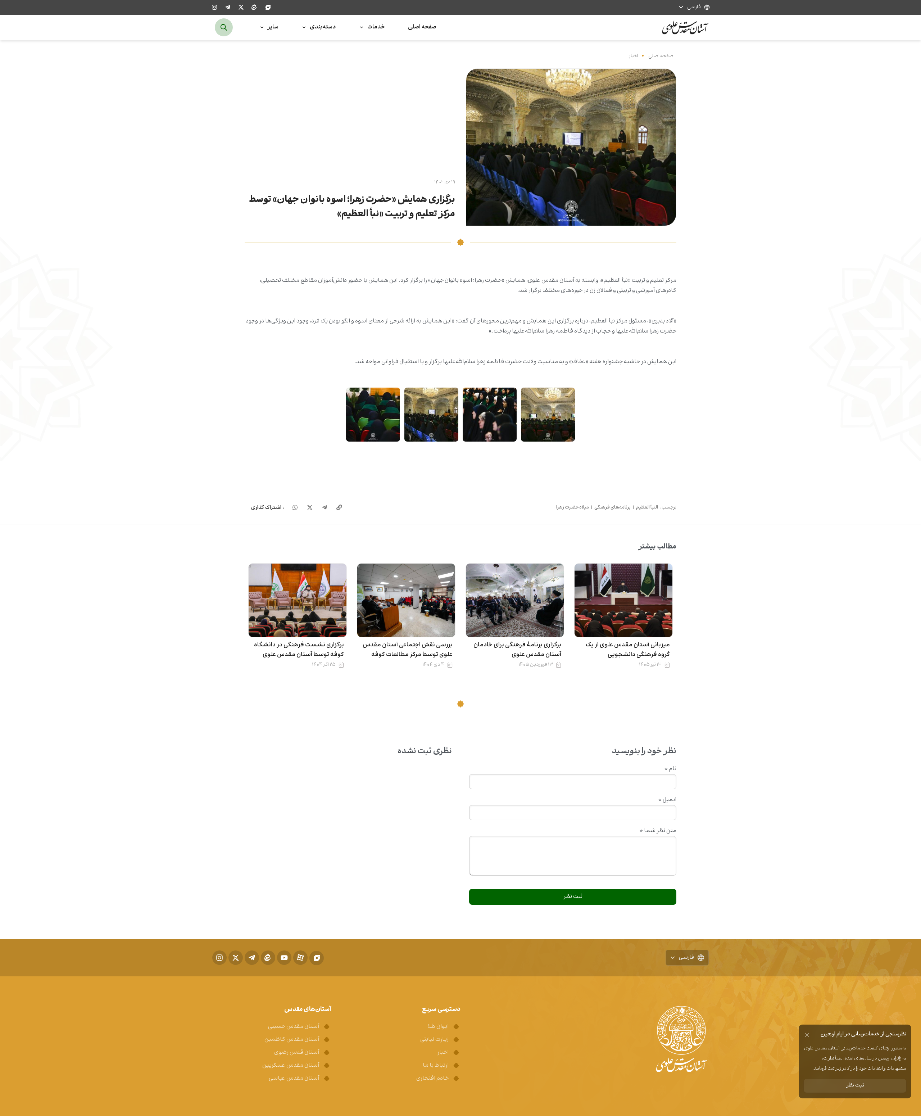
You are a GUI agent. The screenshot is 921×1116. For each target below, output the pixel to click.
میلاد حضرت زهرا (572, 507)
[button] (267, 508)
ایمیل (667, 800)
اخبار (633, 56)
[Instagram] (214, 7)
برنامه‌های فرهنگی (612, 507)
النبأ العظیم (647, 507)
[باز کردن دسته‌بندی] (304, 27)
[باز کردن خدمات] (361, 27)
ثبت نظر (855, 1085)
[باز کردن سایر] (261, 27)
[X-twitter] (241, 7)
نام (670, 769)
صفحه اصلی (660, 56)
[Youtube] (284, 957)
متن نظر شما (658, 831)
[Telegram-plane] (227, 7)
